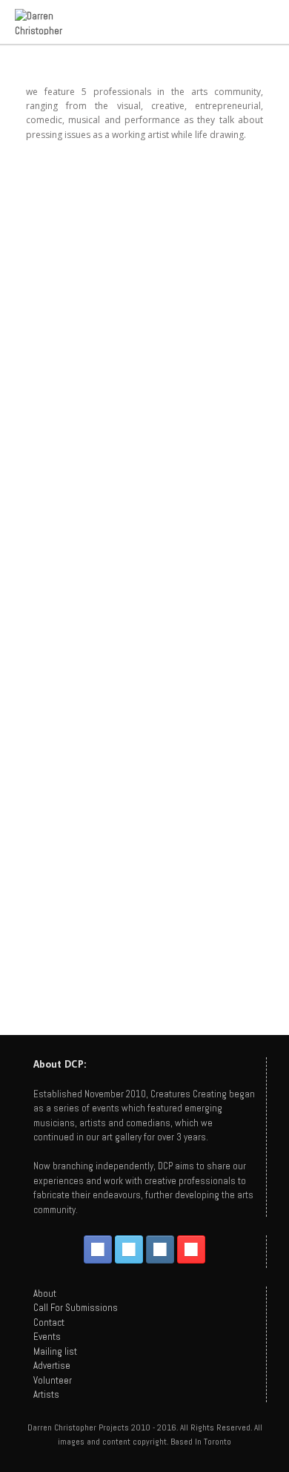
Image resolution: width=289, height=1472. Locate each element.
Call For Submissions (75, 1307)
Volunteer (52, 1380)
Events (47, 1336)
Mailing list (55, 1351)
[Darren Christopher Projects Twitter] (129, 1249)
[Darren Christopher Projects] (51, 22)
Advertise (51, 1365)
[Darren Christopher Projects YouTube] (191, 1249)
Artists (46, 1394)
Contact (48, 1322)
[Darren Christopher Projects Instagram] (160, 1249)
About (44, 1293)
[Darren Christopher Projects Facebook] (98, 1249)
